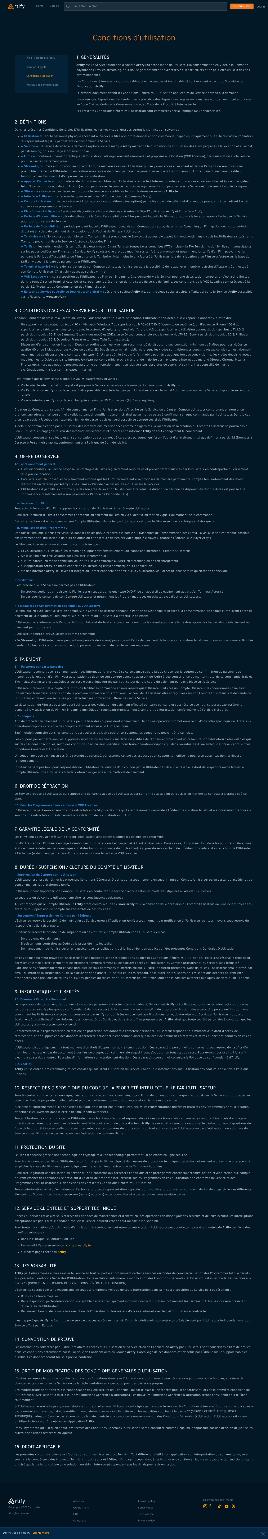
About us (78, 1501)
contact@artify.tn (78, 1246)
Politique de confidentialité (42, 85)
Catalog (54, 6)
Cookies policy (146, 1501)
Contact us (79, 1521)
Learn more (41, 1533)
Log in (260, 6)
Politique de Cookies (40, 58)
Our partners (81, 1508)
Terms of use (146, 1514)
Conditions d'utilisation (39, 76)
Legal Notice (145, 1508)
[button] (263, 1534)
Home (40, 6)
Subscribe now (241, 6)
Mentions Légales (37, 67)
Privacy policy (146, 1521)
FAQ (75, 1514)
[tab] (45, 58)
